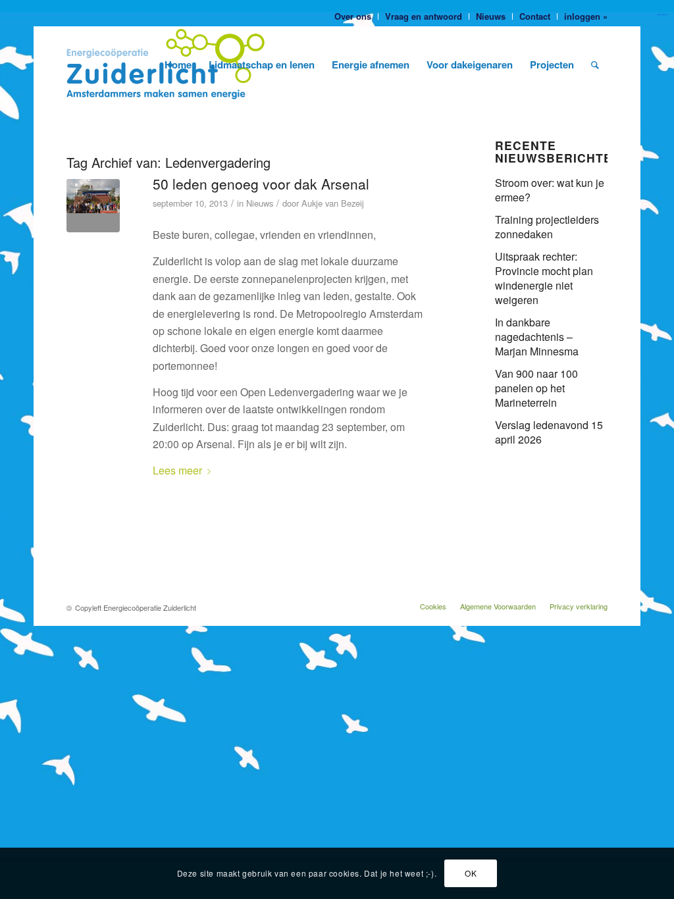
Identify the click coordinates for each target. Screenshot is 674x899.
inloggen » (586, 16)
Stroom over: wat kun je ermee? (549, 190)
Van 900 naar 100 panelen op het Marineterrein (536, 388)
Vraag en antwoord (423, 16)
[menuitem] (353, 16)
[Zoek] (595, 64)
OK (471, 873)
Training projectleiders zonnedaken (547, 227)
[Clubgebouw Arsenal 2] (93, 205)
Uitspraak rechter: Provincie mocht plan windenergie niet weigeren (544, 278)
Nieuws (491, 16)
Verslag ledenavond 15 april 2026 (549, 432)
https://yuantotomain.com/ (662, 14)
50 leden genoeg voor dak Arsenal (261, 183)
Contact (534, 16)
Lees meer (177, 470)
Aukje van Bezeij (332, 203)
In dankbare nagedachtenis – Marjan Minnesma (537, 337)
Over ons (352, 16)
